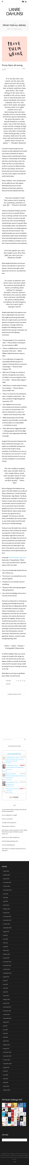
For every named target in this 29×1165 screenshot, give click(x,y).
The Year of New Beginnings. (8, 845)
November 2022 (7, 965)
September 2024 (7, 890)
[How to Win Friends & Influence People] (9, 1107)
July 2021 (5, 1026)
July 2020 (5, 1071)
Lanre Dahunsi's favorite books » (20, 1128)
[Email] (24, 680)
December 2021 (7, 1007)
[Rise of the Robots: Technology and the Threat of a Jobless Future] (21, 1125)
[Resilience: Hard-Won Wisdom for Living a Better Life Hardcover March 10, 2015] (3, 777)
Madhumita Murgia (10, 785)
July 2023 (5, 935)
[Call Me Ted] (6, 1116)
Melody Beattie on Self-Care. (8, 826)
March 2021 (6, 1041)
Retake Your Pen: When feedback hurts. (11, 837)
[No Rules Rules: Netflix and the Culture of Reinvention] (12, 1116)
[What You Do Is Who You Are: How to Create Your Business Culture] (12, 1121)
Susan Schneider (10, 792)
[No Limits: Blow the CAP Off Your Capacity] (24, 1107)
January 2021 (6, 1048)
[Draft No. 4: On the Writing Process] (24, 1121)
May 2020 (5, 1078)
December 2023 (7, 916)
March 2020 (6, 1086)
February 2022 (6, 999)
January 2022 (6, 1003)
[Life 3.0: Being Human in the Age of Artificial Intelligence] (9, 1119)
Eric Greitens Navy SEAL (7, 779)
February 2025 (6, 875)
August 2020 (6, 1067)
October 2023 (6, 924)
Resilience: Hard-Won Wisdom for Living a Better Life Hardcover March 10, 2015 (15, 775)
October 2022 (6, 969)
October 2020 (6, 1060)
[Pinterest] (22, 680)
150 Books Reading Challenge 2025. (10, 841)
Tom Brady (5, 771)
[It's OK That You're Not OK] (24, 1116)
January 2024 (6, 912)
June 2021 (5, 1029)
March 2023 (6, 950)
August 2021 (6, 1022)
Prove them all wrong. (12, 65)
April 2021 (5, 1037)
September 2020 (7, 1063)
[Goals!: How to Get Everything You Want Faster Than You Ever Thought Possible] (6, 1107)
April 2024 (5, 901)
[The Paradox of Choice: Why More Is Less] (15, 1107)
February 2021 (6, 1044)
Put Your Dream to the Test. (17, 557)
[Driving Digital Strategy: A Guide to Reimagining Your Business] (15, 1125)
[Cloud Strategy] (9, 1125)
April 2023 (5, 946)
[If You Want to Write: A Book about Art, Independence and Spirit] (18, 1107)
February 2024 (6, 909)
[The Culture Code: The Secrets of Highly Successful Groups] (21, 1121)
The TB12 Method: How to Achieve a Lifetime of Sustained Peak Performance (14, 767)
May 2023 (5, 943)
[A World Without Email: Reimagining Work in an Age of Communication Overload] (24, 1125)
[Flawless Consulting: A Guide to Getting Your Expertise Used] (21, 1115)
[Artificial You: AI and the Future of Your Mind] (3, 792)
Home (9, 28)
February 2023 (6, 954)
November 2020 (7, 1056)
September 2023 (7, 927)
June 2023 (5, 939)
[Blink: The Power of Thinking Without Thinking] (3, 1107)
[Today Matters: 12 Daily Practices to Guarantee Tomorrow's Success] (12, 1111)
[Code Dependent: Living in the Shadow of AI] (3, 785)
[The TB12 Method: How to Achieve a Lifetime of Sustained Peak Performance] (3, 768)
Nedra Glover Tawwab (7, 762)
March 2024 (6, 905)
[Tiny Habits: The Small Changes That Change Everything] (15, 1121)
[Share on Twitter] (20, 680)
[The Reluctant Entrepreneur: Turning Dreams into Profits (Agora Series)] (6, 1111)
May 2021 (5, 1033)
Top (15, 1161)
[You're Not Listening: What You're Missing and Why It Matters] (9, 1116)
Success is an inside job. (7, 819)
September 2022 (7, 973)
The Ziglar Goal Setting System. (9, 822)
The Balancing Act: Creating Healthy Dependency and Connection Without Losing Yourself (15, 759)
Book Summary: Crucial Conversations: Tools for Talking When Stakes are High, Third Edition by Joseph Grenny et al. (14, 831)
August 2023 (6, 931)
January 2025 (6, 878)
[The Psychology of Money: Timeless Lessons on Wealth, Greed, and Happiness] (6, 1121)
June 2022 (5, 984)
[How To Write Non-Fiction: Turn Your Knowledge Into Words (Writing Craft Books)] (18, 1116)
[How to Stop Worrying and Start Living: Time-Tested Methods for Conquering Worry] (12, 1125)
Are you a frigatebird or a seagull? (9, 815)
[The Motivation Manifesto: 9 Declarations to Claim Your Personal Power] (9, 1110)
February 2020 (6, 1090)
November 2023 (7, 920)
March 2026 (6, 871)
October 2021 (6, 1014)
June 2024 (5, 894)
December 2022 (7, 961)
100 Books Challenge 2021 (12, 1100)
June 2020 (5, 1075)
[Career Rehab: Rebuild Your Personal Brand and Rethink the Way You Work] (15, 1111)
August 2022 (6, 976)
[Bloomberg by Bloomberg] (18, 1121)
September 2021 (7, 1018)
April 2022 (5, 992)
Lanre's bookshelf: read (14, 754)
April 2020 (5, 1082)
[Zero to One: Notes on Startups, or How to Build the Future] (21, 1107)
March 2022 (6, 995)
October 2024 (6, 886)
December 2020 (7, 1052)
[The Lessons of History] (18, 1125)
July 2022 (5, 980)
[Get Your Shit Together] (3, 1121)
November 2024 (7, 882)
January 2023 (6, 958)
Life (13, 68)
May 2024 (5, 897)
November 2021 (7, 1011)
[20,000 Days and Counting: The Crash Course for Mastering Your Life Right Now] (6, 1125)
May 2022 (5, 988)
